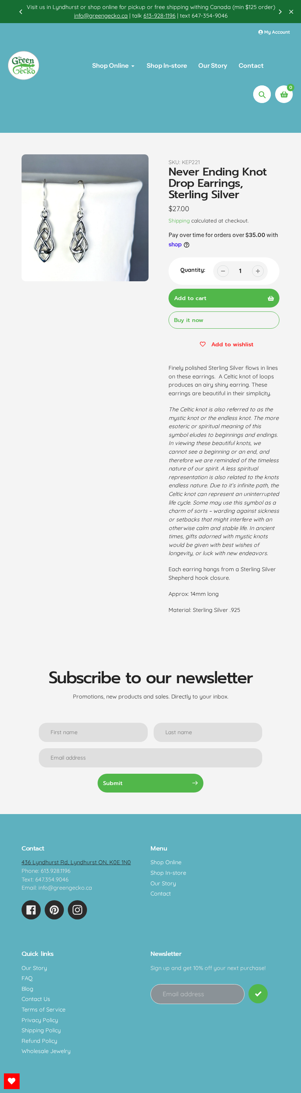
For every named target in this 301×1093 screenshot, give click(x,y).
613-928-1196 (159, 15)
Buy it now (188, 320)
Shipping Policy (41, 1030)
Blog (27, 988)
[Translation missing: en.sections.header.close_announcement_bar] (291, 12)
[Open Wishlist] (12, 1081)
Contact (160, 893)
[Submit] (258, 993)
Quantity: (192, 269)
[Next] (280, 12)
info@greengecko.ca (100, 15)
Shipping (179, 220)
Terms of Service (43, 1009)
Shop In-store (168, 872)
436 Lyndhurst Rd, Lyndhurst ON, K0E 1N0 (76, 862)
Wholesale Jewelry (46, 1051)
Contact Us (36, 999)
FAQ (27, 978)
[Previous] (21, 12)
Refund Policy (39, 1040)
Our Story (163, 883)
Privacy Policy (40, 1020)
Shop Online (165, 862)
